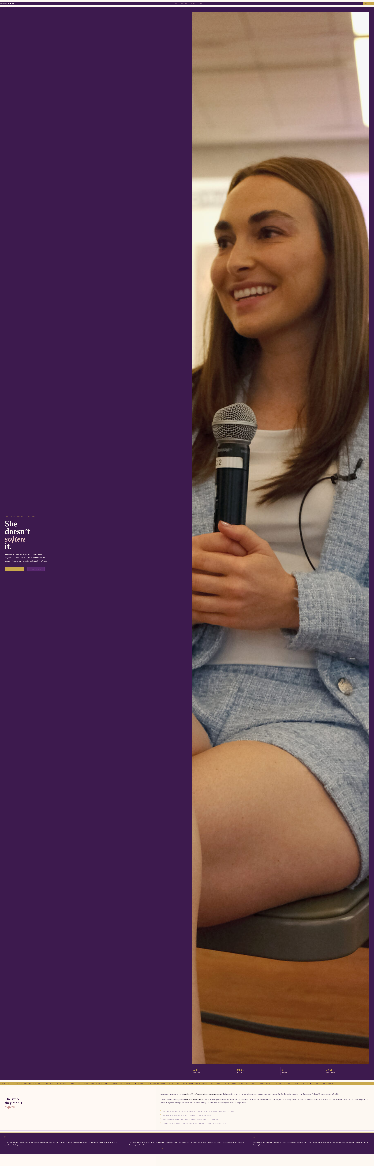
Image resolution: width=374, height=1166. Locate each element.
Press (200, 3)
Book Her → (368, 3)
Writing (192, 3)
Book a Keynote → (14, 569)
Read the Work (36, 569)
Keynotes (184, 3)
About (175, 3)
